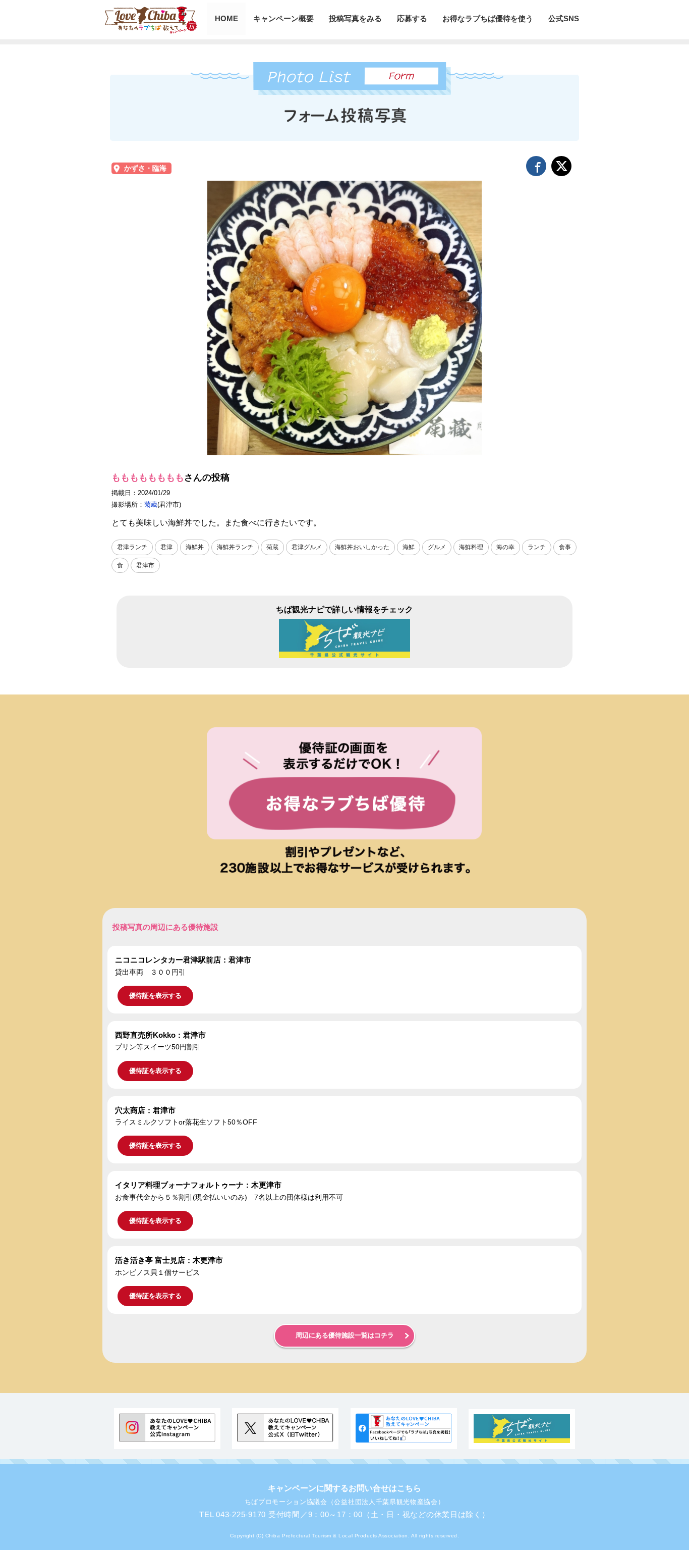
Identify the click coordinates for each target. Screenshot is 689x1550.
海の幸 (505, 547)
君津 (166, 547)
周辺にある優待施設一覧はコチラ (345, 1335)
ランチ (537, 547)
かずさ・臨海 (145, 168)
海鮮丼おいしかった (362, 547)
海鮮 (409, 547)
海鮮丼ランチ (235, 547)
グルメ (437, 547)
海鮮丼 (195, 547)
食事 (565, 547)
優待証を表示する (155, 995)
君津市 (145, 565)
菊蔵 (150, 504)
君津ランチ (132, 547)
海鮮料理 (471, 547)
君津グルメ (307, 547)
